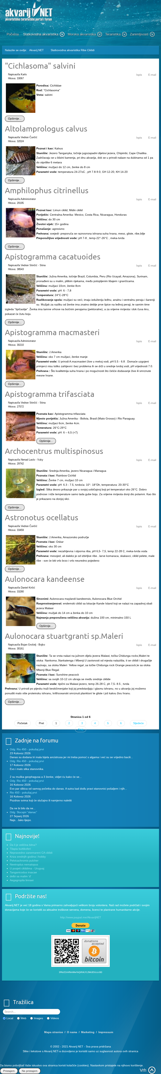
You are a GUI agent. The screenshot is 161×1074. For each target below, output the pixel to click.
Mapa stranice (53, 1032)
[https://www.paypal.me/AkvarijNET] (80, 927)
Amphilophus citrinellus (47, 190)
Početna (13, 34)
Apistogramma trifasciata (49, 394)
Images (38, 1018)
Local (9, 1018)
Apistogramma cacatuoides (53, 256)
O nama (72, 1032)
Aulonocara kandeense (45, 579)
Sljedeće (138, 723)
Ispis (139, 74)
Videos (54, 1018)
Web (23, 1018)
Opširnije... (14, 118)
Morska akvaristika (82, 34)
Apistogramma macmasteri (52, 332)
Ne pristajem (30, 1070)
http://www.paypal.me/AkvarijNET (80, 917)
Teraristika (113, 34)
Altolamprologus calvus (46, 128)
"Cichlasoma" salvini (40, 65)
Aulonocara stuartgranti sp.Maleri (64, 636)
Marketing (87, 1032)
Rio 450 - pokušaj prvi (23, 792)
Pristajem (9, 1070)
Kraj (80, 729)
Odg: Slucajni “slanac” (23, 812)
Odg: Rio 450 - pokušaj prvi (27, 749)
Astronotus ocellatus (41, 517)
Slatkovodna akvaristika (40, 34)
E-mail (152, 74)
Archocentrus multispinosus (54, 451)
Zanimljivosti (139, 34)
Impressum (105, 1032)
